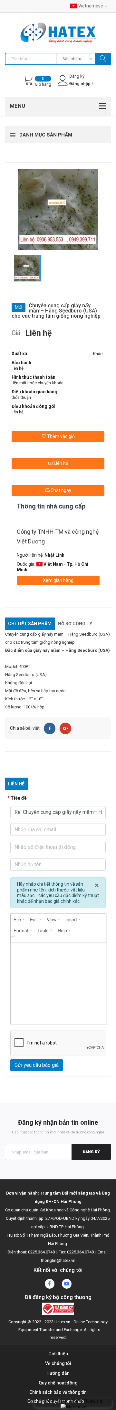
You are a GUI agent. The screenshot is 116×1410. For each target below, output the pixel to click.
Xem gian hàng (58, 580)
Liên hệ (60, 463)
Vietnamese (90, 5)
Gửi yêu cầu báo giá (37, 1065)
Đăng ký (91, 1152)
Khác (97, 353)
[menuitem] (19, 919)
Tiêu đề (19, 798)
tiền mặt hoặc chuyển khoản (37, 382)
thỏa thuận (21, 397)
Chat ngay (60, 490)
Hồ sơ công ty (75, 623)
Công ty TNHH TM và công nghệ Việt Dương (58, 536)
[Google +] (65, 728)
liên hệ (18, 368)
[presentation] (19, 919)
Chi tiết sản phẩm (30, 623)
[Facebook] (49, 728)
